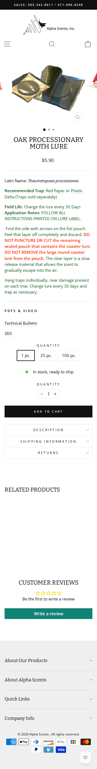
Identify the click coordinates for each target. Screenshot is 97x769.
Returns (48, 452)
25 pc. (46, 355)
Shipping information (48, 441)
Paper (59, 190)
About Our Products (26, 660)
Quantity (48, 345)
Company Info (19, 718)
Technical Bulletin (21, 323)
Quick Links (17, 699)
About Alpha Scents (25, 680)
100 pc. (69, 355)
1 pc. (25, 355)
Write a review (48, 614)
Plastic (77, 190)
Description (48, 430)
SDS (8, 333)
